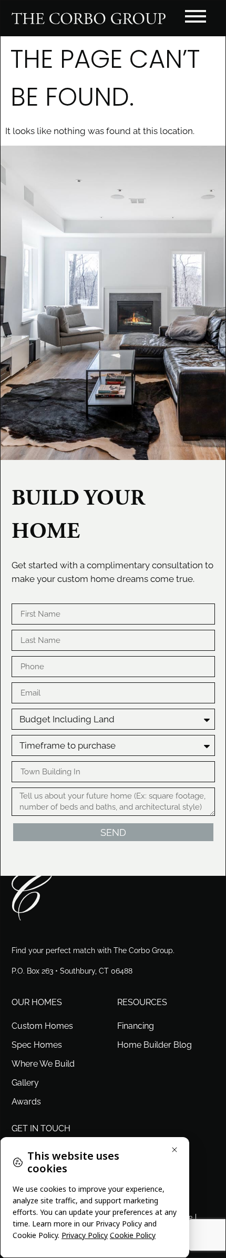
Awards (26, 1102)
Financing (135, 1026)
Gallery (25, 1083)
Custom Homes (42, 1026)
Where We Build (43, 1064)
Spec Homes (37, 1045)
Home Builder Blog (154, 1045)
